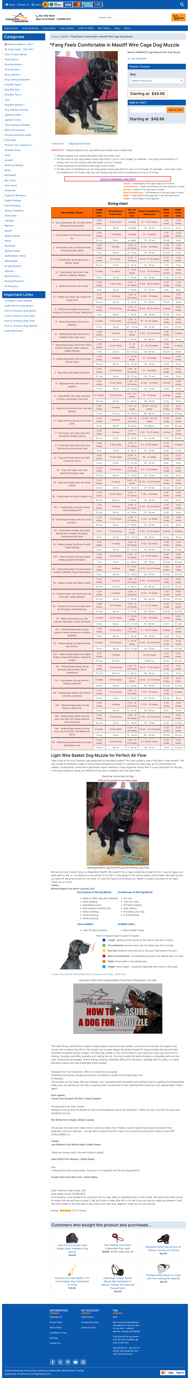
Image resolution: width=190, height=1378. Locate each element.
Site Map (54, 1338)
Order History (87, 1317)
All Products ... (12, 286)
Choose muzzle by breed (18, 135)
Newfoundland (12, 235)
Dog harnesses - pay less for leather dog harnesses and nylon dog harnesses (126, 1351)
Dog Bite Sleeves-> (15, 104)
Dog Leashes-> (12, 74)
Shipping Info (56, 1317)
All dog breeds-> (13, 266)
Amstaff (9, 160)
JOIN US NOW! (86, 28)
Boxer (8, 170)
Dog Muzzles (11, 28)
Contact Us (23, 4)
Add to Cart (175, 109)
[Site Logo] (17, 17)
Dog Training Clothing (16, 109)
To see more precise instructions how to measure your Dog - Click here (88, 974)
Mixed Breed (11, 261)
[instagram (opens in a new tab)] (83, 1362)
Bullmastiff (10, 175)
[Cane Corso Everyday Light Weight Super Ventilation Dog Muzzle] (72, 1237)
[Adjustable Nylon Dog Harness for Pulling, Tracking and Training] (163, 1238)
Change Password (89, 1322)
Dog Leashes (67, 28)
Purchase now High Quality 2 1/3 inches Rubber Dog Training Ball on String (72, 1281)
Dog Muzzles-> (12, 69)
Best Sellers (104, 28)
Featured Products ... (15, 281)
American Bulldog (14, 165)
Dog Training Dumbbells (17, 125)
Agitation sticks (13, 119)
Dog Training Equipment (17, 79)
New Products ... (13, 276)
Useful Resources (13, 330)
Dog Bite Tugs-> (13, 84)
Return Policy (56, 1327)
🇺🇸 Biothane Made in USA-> (19, 44)
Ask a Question (138, 58)
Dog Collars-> (12, 59)
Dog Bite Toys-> (13, 94)
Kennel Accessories (15, 130)
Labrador (9, 220)
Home (11, 4)
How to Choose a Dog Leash (19, 315)
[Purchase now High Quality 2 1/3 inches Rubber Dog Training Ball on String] (72, 1269)
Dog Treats (10, 140)
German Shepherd (14, 210)
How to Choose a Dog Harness (20, 325)
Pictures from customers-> (19, 145)
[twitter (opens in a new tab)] (60, 1362)
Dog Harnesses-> (14, 64)
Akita (7, 155)
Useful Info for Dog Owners (18, 305)
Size (133, 74)
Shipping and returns (80, 143)
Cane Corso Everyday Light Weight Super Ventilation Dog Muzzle (72, 1248)
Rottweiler (10, 245)
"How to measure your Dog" (117, 178)
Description (58, 143)
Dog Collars (49, 28)
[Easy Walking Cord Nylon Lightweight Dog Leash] (118, 1237)
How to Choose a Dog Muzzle (20, 310)
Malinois (9, 225)
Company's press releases (18, 300)
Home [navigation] (55, 36)
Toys (7, 99)
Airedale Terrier (13, 150)
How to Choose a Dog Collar (19, 320)
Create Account (88, 1327)
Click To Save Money (16, 54)
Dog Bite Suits (12, 89)
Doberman (10, 190)
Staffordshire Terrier (15, 255)
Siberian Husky (12, 250)
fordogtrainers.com (41, 1373)
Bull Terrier (10, 180)
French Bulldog (12, 205)
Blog (117, 28)
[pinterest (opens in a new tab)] (68, 1362)
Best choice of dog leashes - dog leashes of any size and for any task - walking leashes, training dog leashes (126, 1326)
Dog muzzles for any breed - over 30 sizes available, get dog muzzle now (126, 1339)
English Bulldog (13, 200)
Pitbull (8, 240)
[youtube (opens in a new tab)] (75, 1362)
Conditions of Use (58, 1332)
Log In (37, 4)
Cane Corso (11, 185)
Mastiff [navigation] (64, 36)
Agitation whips (13, 114)
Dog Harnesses (31, 28)
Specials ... (10, 271)
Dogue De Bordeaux (15, 195)
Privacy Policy (56, 1322)
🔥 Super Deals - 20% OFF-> (20, 49)
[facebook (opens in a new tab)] (52, 1362)
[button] (182, 4)
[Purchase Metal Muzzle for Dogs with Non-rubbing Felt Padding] (163, 1268)
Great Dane (11, 215)
